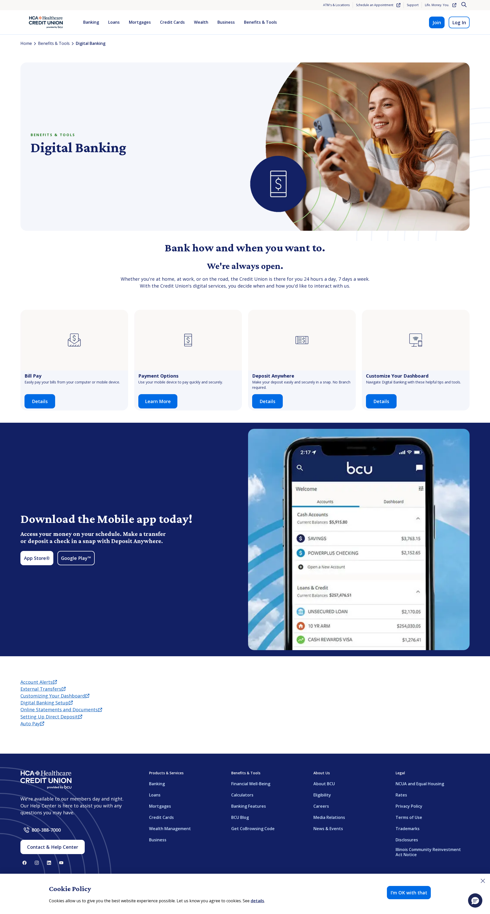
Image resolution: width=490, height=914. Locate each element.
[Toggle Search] (464, 5)
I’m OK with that (408, 893)
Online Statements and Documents (61, 709)
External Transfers (43, 689)
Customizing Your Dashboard (54, 696)
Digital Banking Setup (46, 703)
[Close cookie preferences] (483, 881)
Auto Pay (32, 723)
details (257, 901)
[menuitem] (91, 22)
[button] (475, 900)
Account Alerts (38, 682)
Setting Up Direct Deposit (51, 717)
